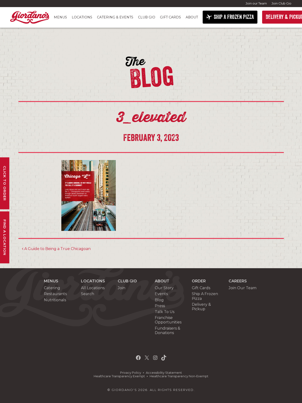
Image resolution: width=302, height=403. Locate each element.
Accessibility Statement (164, 372)
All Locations (93, 288)
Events (161, 294)
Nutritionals (55, 300)
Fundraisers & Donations (167, 330)
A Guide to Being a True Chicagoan (57, 248)
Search (87, 294)
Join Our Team (242, 288)
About (192, 17)
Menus (60, 17)
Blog (159, 300)
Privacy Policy (130, 372)
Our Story (164, 288)
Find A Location (5, 237)
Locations (82, 17)
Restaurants (55, 294)
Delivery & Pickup (201, 306)
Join (121, 288)
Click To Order (5, 183)
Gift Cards (170, 17)
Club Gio (146, 17)
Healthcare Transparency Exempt (119, 376)
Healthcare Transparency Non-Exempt (179, 376)
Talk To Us (164, 312)
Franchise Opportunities (168, 319)
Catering (52, 288)
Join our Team (256, 3)
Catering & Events (115, 17)
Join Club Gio (281, 3)
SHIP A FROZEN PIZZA (234, 17)
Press (160, 306)
